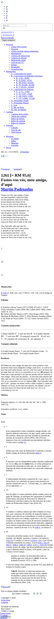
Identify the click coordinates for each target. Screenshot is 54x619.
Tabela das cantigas (18, 116)
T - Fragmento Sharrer (20, 103)
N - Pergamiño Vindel (20, 101)
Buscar (6, 587)
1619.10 (43, 545)
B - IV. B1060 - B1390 (25, 85)
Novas (8, 148)
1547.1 (36, 545)
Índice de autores (17, 119)
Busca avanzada (7, 38)
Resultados (15, 67)
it (6, 13)
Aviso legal (5, 600)
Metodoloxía (16, 53)
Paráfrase (3, 618)
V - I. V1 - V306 (23, 92)
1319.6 (34, 540)
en (7, 11)
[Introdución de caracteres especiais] (4, 28)
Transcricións (5, 613)
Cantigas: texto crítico (19, 114)
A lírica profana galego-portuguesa (24, 51)
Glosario (14, 128)
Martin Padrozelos (17, 189)
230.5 (40, 543)
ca (7, 20)
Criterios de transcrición (20, 56)
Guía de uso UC (17, 62)
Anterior (6, 169)
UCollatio (15, 139)
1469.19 (22, 545)
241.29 (46, 543)
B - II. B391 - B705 (24, 80)
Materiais (14, 143)
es (7, 15)
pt (7, 9)
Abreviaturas (16, 132)
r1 (39, 527)
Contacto (4, 602)
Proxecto (14, 49)
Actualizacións (17, 69)
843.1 (38, 453)
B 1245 (4, 293)
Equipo (14, 65)
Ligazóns (14, 145)
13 (39, 540)
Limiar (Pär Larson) (19, 47)
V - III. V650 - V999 (24, 96)
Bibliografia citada (18, 60)
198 (36, 527)
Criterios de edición (18, 58)
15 (25, 442)
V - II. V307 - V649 (24, 94)
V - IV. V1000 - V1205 (25, 98)
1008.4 (15, 545)
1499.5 (29, 545)
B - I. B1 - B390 (22, 78)
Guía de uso (16, 130)
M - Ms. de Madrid (18, 110)
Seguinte (16, 169)
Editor (13, 141)
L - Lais (14, 105)
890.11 (8, 545)
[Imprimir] (24, 152)
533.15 (9, 540)
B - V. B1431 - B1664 (25, 87)
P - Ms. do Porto (17, 107)
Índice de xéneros (18, 123)
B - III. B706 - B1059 (24, 83)
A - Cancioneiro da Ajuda (21, 74)
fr (6, 18)
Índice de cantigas (18, 121)
